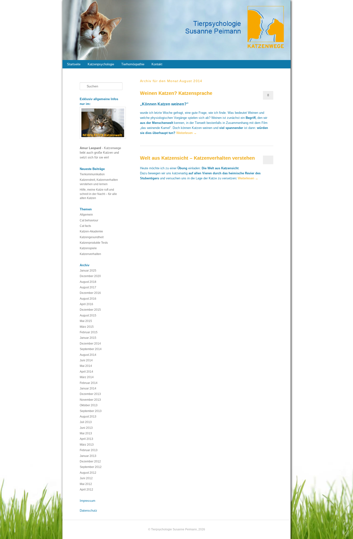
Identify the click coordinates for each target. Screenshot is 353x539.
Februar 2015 (88, 332)
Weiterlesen (186, 133)
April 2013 (86, 438)
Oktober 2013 (88, 405)
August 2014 (88, 354)
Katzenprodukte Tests (94, 242)
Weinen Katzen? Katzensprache (176, 93)
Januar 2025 (88, 270)
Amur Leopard (91, 148)
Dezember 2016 (90, 292)
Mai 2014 (86, 365)
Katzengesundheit (91, 237)
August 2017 (88, 287)
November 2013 (90, 399)
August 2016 (88, 298)
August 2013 (88, 416)
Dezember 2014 (90, 343)
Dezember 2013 (90, 393)
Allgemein (86, 214)
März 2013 (87, 444)
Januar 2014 (88, 388)
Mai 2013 (86, 433)
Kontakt (157, 64)
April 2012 (86, 489)
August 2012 (88, 472)
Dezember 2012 (90, 461)
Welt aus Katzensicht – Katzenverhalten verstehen (197, 158)
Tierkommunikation (92, 174)
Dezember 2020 (90, 276)
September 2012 (91, 466)
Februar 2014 (88, 382)
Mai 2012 (86, 483)
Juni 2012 (86, 478)
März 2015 (87, 326)
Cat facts (85, 225)
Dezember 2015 (90, 309)
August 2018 (88, 281)
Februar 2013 (88, 450)
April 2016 (86, 304)
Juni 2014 (86, 360)
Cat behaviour (89, 220)
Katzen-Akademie (91, 231)
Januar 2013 (88, 455)
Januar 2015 (88, 337)
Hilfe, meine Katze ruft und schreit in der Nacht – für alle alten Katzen (98, 194)
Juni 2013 (86, 427)
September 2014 (91, 349)
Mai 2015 (86, 320)
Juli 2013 (86, 422)
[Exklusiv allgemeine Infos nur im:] (101, 123)
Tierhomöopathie (132, 64)
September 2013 (91, 410)
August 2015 (88, 315)
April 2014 (86, 371)
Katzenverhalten (90, 253)
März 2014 (87, 377)
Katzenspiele (88, 248)
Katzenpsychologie (101, 64)
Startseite (73, 64)
